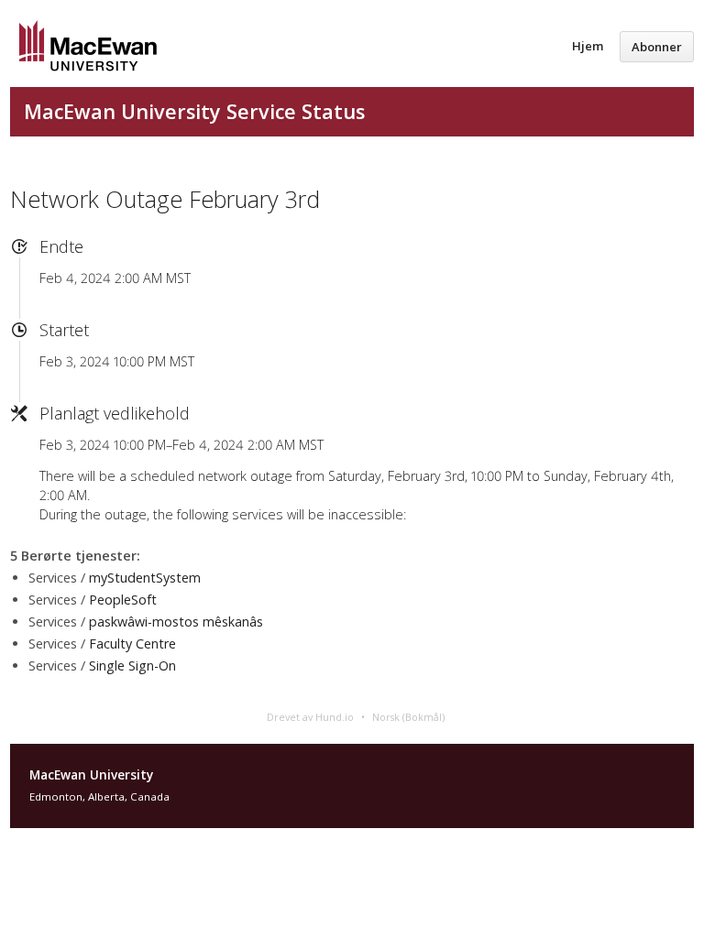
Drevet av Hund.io (310, 717)
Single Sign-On (132, 665)
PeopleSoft (123, 599)
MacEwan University (91, 774)
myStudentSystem (145, 577)
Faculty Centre (132, 643)
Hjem (587, 46)
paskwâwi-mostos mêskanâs (176, 621)
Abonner (657, 46)
